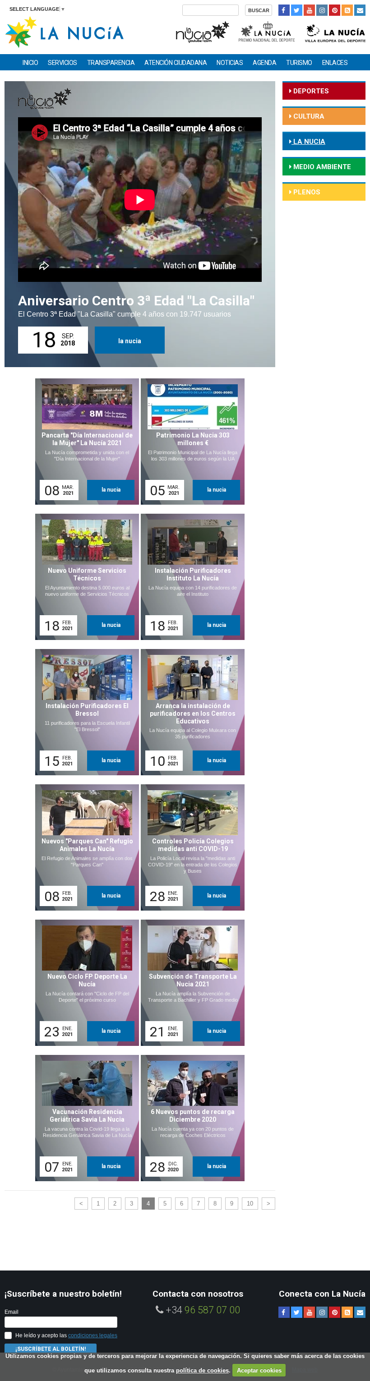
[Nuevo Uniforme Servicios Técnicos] (84, 576)
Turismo (299, 62)
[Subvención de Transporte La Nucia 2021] (189, 982)
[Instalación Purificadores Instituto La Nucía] (189, 576)
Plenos (305, 192)
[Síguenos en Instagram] (322, 10)
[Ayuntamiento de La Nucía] (64, 31)
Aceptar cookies (259, 1370)
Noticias (230, 62)
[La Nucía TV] (202, 31)
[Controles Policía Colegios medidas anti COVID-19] (189, 847)
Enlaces (335, 62)
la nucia (129, 341)
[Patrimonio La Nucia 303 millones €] (189, 441)
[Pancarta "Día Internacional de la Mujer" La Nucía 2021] (84, 441)
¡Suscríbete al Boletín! (50, 1349)
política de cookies (202, 1370)
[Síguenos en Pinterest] (334, 10)
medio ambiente (321, 167)
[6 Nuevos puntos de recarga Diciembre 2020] (189, 1118)
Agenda (264, 62)
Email (11, 1312)
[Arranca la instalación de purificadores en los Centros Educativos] (189, 712)
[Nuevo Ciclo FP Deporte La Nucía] (84, 982)
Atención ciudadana (175, 62)
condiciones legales (92, 1335)
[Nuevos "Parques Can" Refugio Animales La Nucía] (84, 847)
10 (250, 1203)
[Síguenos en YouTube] (309, 10)
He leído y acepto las (66, 1335)
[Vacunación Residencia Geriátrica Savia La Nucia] (84, 1118)
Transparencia (111, 62)
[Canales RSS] (347, 10)
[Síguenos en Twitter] (296, 10)
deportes (310, 91)
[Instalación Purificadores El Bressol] (84, 712)
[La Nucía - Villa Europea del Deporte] (335, 31)
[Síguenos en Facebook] (284, 10)
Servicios (62, 62)
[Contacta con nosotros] (359, 10)
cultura (307, 116)
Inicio (30, 62)
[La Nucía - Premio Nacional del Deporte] (267, 31)
